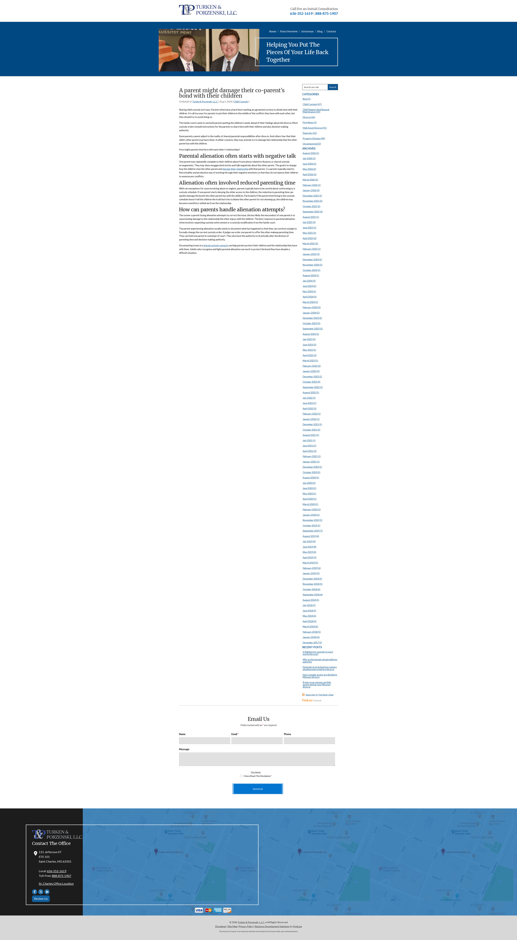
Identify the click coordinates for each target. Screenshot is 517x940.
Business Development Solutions (272, 926)
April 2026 (308, 174)
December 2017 (311, 642)
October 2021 (310, 429)
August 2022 (309, 392)
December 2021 (311, 424)
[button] (514, 920)
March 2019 (309, 562)
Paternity (307, 133)
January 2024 (309, 312)
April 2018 (308, 621)
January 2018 (309, 637)
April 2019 (308, 557)
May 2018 (308, 616)
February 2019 (310, 568)
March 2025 (309, 243)
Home (272, 31)
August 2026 (309, 153)
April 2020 (308, 498)
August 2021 (309, 435)
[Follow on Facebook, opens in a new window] (34, 891)
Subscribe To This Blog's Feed (319, 694)
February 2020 (310, 509)
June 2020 (308, 488)
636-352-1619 (301, 13)
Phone (287, 734)
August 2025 (309, 217)
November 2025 (311, 201)
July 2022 (307, 397)
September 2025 (311, 211)
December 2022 (311, 376)
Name (182, 734)
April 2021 (308, 451)
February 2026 (310, 185)
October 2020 (310, 472)
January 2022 (309, 419)
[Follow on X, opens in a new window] (40, 891)
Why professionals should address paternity (320, 660)
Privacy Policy (246, 926)
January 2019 (309, 573)
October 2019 (310, 525)
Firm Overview (289, 31)
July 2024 (307, 280)
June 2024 (308, 286)
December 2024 (311, 259)
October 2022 (310, 381)
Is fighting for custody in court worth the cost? (318, 653)
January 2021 (309, 461)
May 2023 (308, 350)
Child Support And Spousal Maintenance (316, 110)
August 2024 (309, 275)
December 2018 (311, 578)
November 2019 (311, 520)
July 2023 (307, 339)
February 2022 (310, 413)
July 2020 (307, 483)
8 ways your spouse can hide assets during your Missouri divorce (317, 684)
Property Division (311, 138)
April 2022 (308, 408)
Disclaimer (256, 772)
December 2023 (311, 318)
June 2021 (308, 445)
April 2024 (308, 296)
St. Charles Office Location (56, 883)
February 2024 (310, 307)
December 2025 (311, 195)
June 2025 (308, 227)
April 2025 (308, 238)
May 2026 (308, 169)
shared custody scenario (215, 245)
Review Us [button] (41, 898)
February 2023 (310, 366)
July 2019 (307, 541)
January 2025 (309, 254)
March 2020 (309, 504)
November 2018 (311, 584)
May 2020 (308, 493)
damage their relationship (235, 169)
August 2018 (309, 600)
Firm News (308, 122)
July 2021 (307, 440)
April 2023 (308, 355)
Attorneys (307, 31)
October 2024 (310, 270)
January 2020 (309, 514)
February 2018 (310, 632)
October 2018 (310, 589)
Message (184, 749)
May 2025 (308, 232)
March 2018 (309, 626)
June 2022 (308, 403)
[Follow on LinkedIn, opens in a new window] (47, 891)
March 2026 (309, 179)
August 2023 (309, 334)
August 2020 (309, 477)
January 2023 (309, 371)
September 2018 (311, 594)
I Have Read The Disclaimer (258, 776)
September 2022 (311, 387)
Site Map (232, 926)
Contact (331, 31)
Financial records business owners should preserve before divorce (320, 668)
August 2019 (309, 536)
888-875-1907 (326, 13)
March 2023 (309, 360)
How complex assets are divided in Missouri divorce (320, 675)
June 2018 (308, 610)
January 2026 (309, 190)
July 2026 (307, 158)
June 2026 (308, 163)
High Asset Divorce (312, 127)
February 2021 (310, 456)
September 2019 (311, 530)
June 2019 (308, 546)
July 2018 (307, 605)
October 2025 (310, 206)
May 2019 (308, 552)
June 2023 (308, 344)
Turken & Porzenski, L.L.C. (205, 101)
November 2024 (311, 264)
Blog (320, 31)
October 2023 (310, 323)
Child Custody (241, 101)
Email (235, 734)
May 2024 (308, 291)
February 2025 (310, 249)
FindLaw (297, 926)
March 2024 (309, 302)
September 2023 (311, 328)
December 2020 (311, 467)
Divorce (307, 117)
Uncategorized (310, 143)
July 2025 (307, 222)
